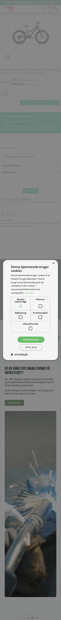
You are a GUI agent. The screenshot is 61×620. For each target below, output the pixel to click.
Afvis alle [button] (31, 347)
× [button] (53, 263)
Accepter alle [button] (31, 339)
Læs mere (29, 292)
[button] (19, 354)
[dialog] (30, 310)
